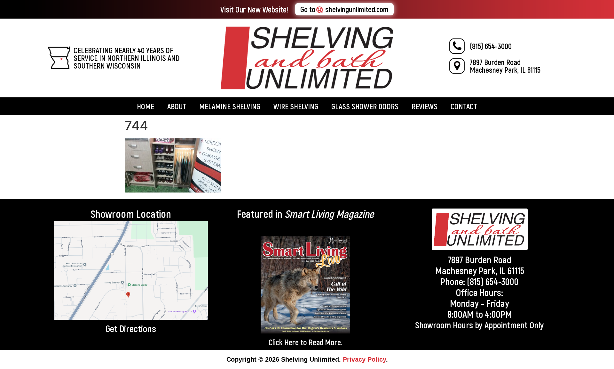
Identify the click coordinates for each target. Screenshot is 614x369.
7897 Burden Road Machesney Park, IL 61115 (505, 65)
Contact (464, 106)
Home (145, 106)
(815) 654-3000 (491, 46)
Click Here (284, 342)
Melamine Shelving (229, 106)
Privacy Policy (364, 359)
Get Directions (131, 328)
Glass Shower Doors (364, 106)
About (176, 106)
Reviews (424, 106)
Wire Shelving (295, 106)
